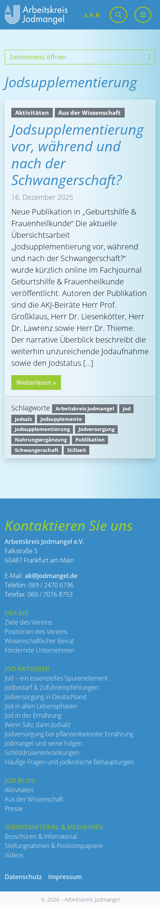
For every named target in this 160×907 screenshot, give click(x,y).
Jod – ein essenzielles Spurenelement (56, 678)
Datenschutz (23, 876)
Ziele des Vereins (28, 622)
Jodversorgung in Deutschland (46, 696)
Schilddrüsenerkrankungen (42, 752)
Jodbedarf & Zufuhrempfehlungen (51, 687)
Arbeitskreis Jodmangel (85, 408)
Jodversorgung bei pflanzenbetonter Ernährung (69, 734)
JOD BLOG (20, 780)
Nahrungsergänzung (41, 439)
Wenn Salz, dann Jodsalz (37, 724)
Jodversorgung (96, 429)
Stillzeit (76, 450)
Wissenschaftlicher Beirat (39, 641)
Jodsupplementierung (42, 429)
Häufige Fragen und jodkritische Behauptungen (69, 762)
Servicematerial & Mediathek (54, 827)
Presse (14, 808)
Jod (126, 408)
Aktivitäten (32, 112)
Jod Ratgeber (27, 669)
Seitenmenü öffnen (38, 57)
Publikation (90, 439)
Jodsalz (23, 418)
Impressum (65, 876)
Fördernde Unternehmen (40, 650)
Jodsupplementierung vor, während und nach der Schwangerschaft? (77, 154)
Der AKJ (16, 613)
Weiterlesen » (36, 382)
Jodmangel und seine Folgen (43, 743)
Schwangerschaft (37, 450)
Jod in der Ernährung (33, 715)
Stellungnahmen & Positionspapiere (54, 845)
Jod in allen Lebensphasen (41, 706)
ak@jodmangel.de (51, 575)
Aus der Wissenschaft (89, 112)
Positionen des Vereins (36, 631)
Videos (14, 855)
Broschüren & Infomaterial (41, 836)
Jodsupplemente (61, 418)
